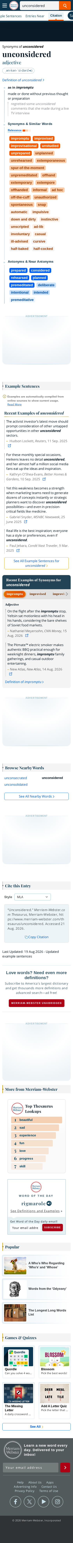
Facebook (15, 1502)
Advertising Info (26, 1486)
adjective (11, 62)
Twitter (29, 1502)
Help (21, 1482)
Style (8, 897)
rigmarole (33, 1203)
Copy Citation (38, 937)
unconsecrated (15, 778)
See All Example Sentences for (36, 563)
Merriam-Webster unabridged (36, 1003)
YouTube (43, 1502)
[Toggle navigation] (4, 6)
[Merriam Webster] (36, 1187)
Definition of (22, 80)
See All (35, 1426)
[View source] (10, 446)
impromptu (15, 594)
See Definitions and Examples (35, 1211)
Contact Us (49, 1486)
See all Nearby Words (35, 796)
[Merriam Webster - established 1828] (13, 5)
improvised (38, 594)
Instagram (57, 1502)
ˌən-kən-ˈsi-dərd (17, 70)
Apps (50, 1482)
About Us (35, 1482)
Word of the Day (36, 1195)
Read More (14, 404)
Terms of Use (48, 1491)
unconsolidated (15, 784)
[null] (49, 1203)
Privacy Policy (25, 1491)
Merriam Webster (13, 1450)
